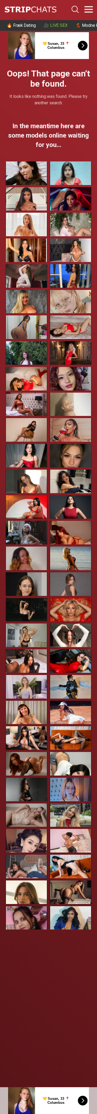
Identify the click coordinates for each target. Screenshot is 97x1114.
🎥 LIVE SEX (56, 25)
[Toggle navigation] (88, 9)
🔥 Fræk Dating (21, 25)
